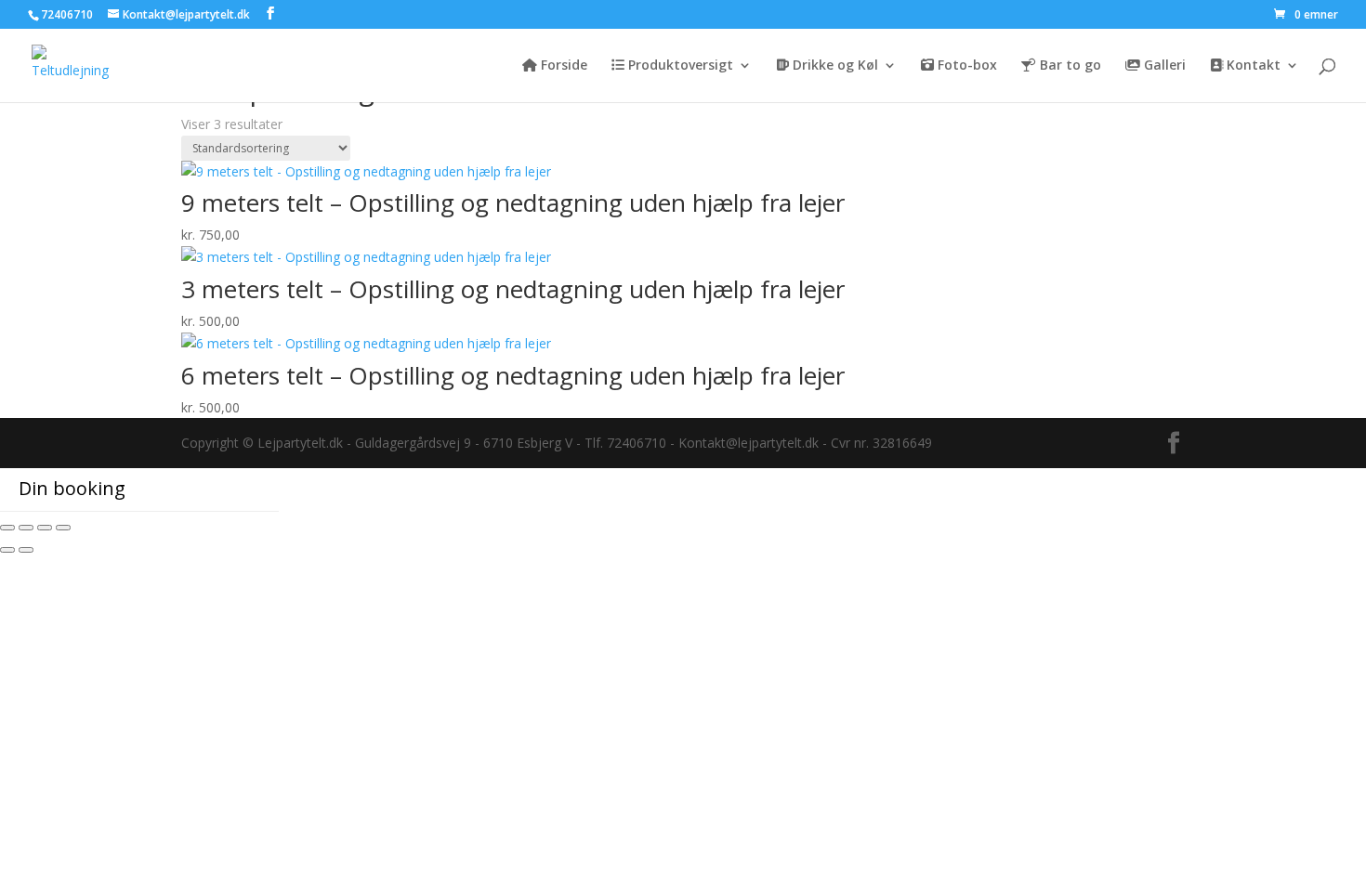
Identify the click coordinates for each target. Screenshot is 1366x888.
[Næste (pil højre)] (26, 550)
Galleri (1163, 66)
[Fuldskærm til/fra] (26, 527)
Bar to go (1068, 66)
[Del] (44, 527)
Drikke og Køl (833, 66)
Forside (562, 66)
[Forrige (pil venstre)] (7, 550)
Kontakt (1252, 66)
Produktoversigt (678, 66)
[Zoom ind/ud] (7, 527)
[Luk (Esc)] (63, 527)
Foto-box (965, 66)
